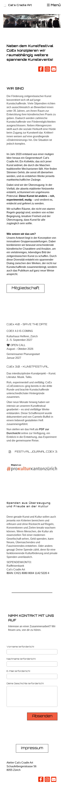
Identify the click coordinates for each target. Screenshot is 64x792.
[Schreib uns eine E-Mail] (53, 70)
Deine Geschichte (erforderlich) (25, 684)
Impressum (32, 748)
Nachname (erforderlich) (21, 659)
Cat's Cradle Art (20, 5)
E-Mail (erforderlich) (18, 671)
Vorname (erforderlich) (20, 647)
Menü (55, 5)
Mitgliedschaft (25, 288)
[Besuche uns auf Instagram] (47, 70)
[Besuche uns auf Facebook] (40, 70)
